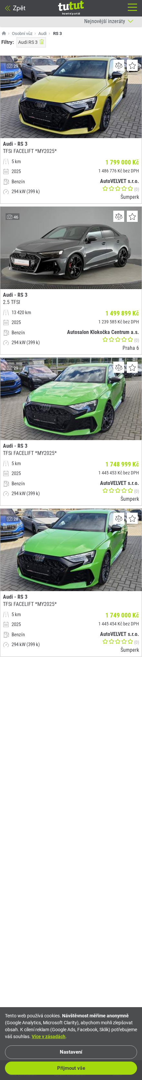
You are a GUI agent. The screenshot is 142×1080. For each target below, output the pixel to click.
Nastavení (71, 1052)
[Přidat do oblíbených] (132, 65)
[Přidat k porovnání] (118, 65)
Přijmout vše (71, 1068)
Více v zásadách (48, 1036)
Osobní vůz (22, 33)
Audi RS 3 (28, 42)
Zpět (19, 8)
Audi (42, 33)
